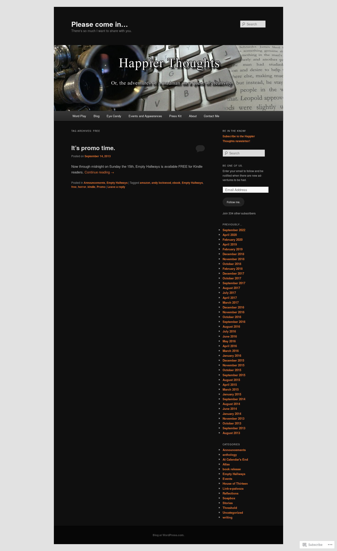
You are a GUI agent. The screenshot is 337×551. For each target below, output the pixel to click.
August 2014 (231, 404)
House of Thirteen (235, 483)
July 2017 (229, 292)
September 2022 (234, 230)
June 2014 (230, 408)
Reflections (230, 493)
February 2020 (233, 239)
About (193, 116)
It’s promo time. (93, 147)
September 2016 (234, 321)
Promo (101, 187)
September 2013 (234, 428)
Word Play (79, 116)
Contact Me (211, 116)
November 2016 (233, 312)
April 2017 (230, 297)
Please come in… (99, 24)
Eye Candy (114, 116)
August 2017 (231, 288)
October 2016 (232, 317)
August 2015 (231, 380)
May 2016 (229, 341)
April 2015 (230, 384)
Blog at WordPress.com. (168, 535)
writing (227, 517)
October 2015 (232, 370)
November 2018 (233, 259)
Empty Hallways (117, 183)
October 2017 (232, 278)
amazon (145, 183)
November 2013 (233, 418)
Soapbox (229, 498)
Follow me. (233, 202)
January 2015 (232, 394)
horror (82, 187)
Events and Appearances (145, 116)
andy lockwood (161, 183)
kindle (91, 187)
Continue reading (99, 172)
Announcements (94, 183)
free (74, 187)
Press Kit (175, 116)
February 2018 (233, 268)
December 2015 (233, 360)
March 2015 (231, 389)
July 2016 (229, 331)
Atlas (226, 464)
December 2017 (233, 273)
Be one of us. (233, 165)
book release (232, 469)
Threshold (230, 507)
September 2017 (234, 283)
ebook (176, 183)
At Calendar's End (235, 459)
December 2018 (233, 254)
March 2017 (231, 302)
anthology (230, 454)
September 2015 (234, 375)
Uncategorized (233, 512)
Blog (96, 116)
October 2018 (232, 264)
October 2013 (232, 423)
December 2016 (233, 307)
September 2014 (234, 399)
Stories (228, 503)
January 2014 (232, 413)
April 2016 (230, 346)
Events (227, 478)
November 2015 (233, 365)
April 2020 (230, 234)
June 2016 (230, 336)
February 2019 (233, 249)
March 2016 (231, 350)
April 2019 (230, 244)
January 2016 (232, 355)
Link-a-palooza (233, 488)
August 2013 (231, 433)
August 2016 (231, 326)
